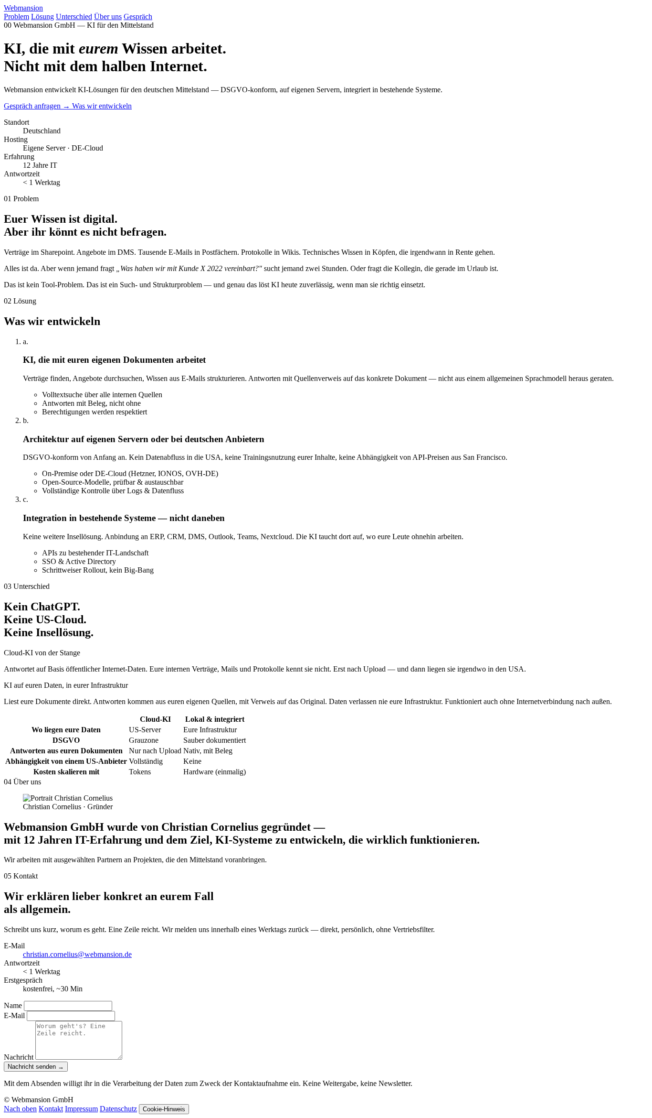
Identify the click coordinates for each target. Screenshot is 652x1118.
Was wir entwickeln (102, 106)
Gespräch (138, 16)
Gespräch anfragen (37, 106)
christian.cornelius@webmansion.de (77, 954)
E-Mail (14, 1015)
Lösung (42, 16)
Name (13, 1005)
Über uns (108, 16)
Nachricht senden (36, 1066)
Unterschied (74, 16)
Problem (16, 16)
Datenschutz (118, 1109)
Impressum (81, 1109)
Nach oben (20, 1109)
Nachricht (18, 1057)
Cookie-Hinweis (164, 1109)
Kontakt (51, 1109)
